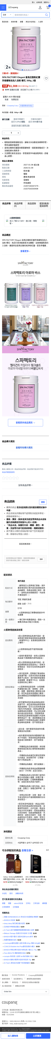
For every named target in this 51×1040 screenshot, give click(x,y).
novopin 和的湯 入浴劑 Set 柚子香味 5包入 (19, 956)
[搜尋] (46, 14)
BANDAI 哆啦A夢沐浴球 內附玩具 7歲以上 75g (20, 950)
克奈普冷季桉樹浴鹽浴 (12, 927)
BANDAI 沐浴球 (9, 920)
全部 (4, 15)
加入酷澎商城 (6, 985)
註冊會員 (39, 2)
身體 (21, 22)
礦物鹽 (44, 903)
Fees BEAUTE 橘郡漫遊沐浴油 (15, 953)
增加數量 (4, 133)
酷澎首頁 (5, 22)
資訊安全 (15, 982)
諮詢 (43, 502)
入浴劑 (40, 22)
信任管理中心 (18, 978)
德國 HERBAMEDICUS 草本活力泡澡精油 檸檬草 (21, 917)
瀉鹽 (9, 903)
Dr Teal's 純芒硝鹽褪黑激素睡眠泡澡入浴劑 (19, 930)
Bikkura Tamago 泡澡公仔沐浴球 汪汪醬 (18, 933)
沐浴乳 (4, 893)
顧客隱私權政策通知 (34, 978)
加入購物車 (13, 1036)
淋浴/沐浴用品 (30, 22)
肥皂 (11, 893)
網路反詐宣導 (20, 985)
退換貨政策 (6, 978)
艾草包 (28, 903)
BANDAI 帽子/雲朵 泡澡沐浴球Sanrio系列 (18, 937)
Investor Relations (18, 975)
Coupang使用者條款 (36, 975)
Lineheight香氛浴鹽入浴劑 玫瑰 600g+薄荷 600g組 (22, 943)
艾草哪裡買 (6, 907)
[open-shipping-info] (24, 99)
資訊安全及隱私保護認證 (30, 982)
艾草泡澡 (36, 903)
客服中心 (46, 2)
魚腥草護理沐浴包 (10, 940)
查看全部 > (27, 850)
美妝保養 (14, 22)
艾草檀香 (16, 907)
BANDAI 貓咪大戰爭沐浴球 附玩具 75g (17, 960)
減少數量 (18, 133)
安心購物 (5, 982)
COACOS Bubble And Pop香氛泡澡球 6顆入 (19, 946)
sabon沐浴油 (18, 903)
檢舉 (41, 559)
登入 (33, 2)
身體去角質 (19, 893)
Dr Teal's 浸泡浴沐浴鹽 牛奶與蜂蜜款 (17, 963)
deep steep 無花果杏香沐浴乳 (14, 923)
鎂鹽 (3, 903)
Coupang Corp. (20, 106)
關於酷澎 (5, 975)
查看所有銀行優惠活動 (20, 125)
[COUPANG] (9, 1003)
